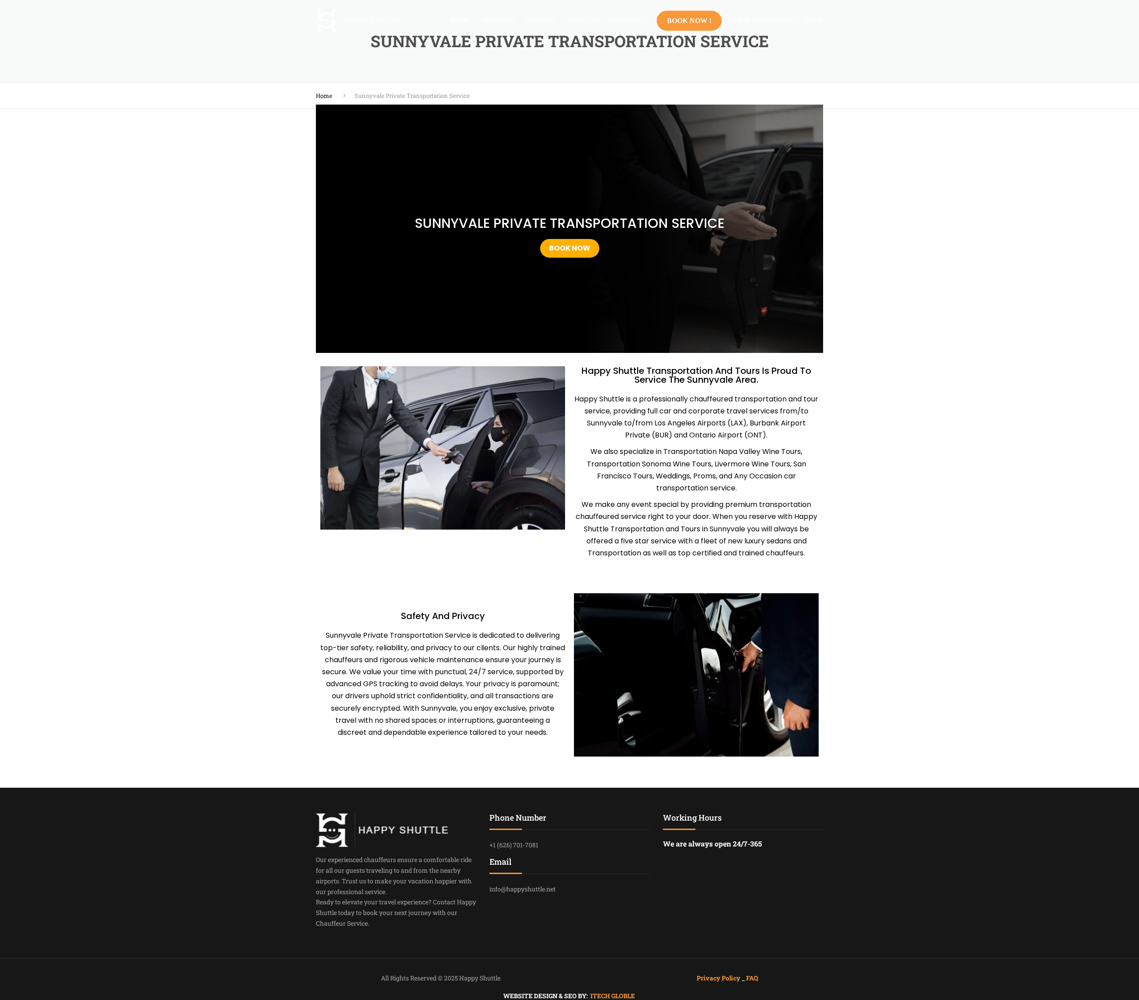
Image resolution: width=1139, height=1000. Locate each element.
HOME (460, 20)
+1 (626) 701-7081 (513, 845)
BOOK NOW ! (689, 20)
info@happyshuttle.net (522, 889)
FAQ (752, 978)
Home (324, 96)
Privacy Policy (719, 978)
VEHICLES (582, 20)
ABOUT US (497, 20)
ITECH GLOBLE (612, 996)
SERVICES (540, 20)
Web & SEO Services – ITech (775, 20)
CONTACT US (629, 20)
